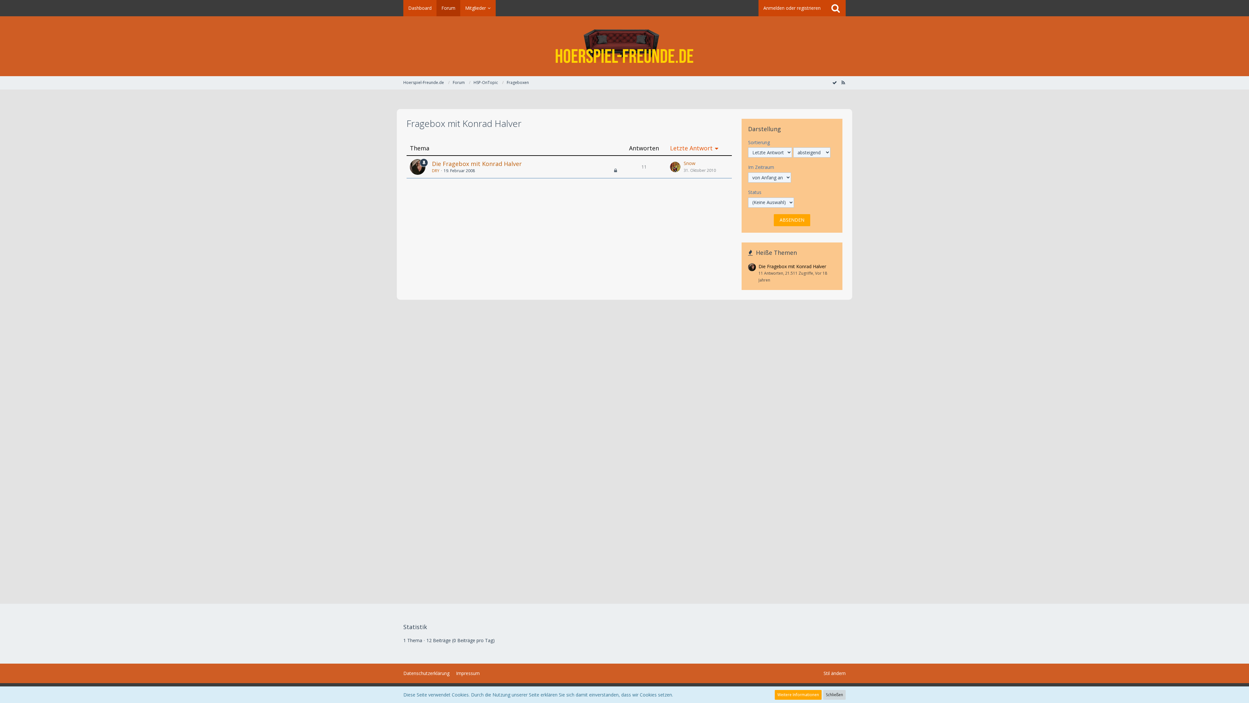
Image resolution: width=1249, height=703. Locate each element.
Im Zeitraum (761, 167)
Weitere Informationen (798, 694)
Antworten (644, 148)
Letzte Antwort (691, 148)
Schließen (834, 694)
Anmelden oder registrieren (792, 8)
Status (754, 192)
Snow (689, 163)
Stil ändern (835, 673)
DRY (435, 170)
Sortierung (759, 142)
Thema (419, 148)
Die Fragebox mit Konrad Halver (477, 164)
